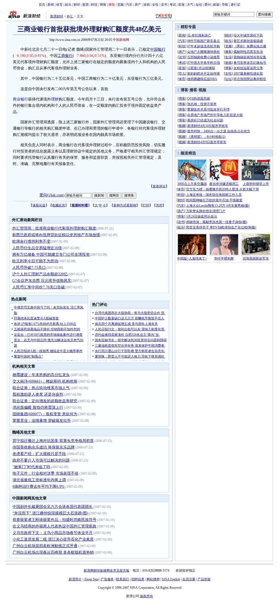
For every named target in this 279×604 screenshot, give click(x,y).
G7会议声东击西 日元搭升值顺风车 (41, 281)
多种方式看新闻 (124, 205)
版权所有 (146, 596)
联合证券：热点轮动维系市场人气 (41, 388)
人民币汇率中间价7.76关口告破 (38, 287)
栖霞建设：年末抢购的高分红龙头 (41, 375)
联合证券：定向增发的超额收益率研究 (45, 401)
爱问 (207, 5)
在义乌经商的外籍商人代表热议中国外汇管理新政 (54, 526)
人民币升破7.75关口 (29, 268)
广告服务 (107, 579)
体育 (59, 5)
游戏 (146, 5)
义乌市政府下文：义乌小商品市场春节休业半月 (53, 533)
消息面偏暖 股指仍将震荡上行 (38, 407)
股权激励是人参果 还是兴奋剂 (38, 394)
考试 (172, 5)
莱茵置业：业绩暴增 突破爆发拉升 (42, 421)
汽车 (129, 5)
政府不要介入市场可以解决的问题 (41, 460)
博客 (103, 5)
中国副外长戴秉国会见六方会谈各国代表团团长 (53, 507)
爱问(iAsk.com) (52, 195)
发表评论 (159, 186)
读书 (164, 5)
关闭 (159, 205)
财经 (77, 5)
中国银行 (157, 49)
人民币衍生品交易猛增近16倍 (37, 248)
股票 (85, 5)
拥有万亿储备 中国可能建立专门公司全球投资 (51, 254)
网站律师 (153, 579)
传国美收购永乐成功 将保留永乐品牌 (44, 447)
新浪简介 (75, 579)
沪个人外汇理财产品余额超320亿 (40, 274)
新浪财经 (56, 16)
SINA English (171, 579)
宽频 (120, 5)
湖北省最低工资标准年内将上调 (39, 480)
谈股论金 (39, 205)
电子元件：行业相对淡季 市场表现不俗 (45, 473)
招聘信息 (137, 579)
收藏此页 (58, 205)
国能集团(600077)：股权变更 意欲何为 (45, 414)
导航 (225, 5)
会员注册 (188, 579)
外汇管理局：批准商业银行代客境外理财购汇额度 (54, 228)
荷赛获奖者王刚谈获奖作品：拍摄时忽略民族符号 (54, 520)
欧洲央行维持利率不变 (31, 241)
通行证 (235, 5)
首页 (42, 5)
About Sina (91, 579)
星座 (181, 5)
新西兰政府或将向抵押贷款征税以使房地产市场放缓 (56, 235)
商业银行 (20, 99)
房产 (138, 5)
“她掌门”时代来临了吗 (31, 467)
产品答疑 (204, 579)
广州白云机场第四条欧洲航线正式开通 (45, 546)
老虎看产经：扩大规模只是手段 (39, 454)
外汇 (70, 16)
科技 (94, 5)
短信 (199, 5)
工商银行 (65, 56)
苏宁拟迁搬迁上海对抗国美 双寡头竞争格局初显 (53, 441)
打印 (146, 205)
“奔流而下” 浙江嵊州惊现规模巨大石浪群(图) (50, 513)
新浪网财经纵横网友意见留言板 (106, 570)
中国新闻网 (121, 40)
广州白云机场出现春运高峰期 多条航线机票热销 (53, 552)
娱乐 (68, 5)
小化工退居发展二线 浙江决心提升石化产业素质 (53, 539)
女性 (155, 5)
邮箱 (216, 5)
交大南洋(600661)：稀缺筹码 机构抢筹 (45, 381)
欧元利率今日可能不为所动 (35, 261)
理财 (55, 99)
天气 (190, 5)
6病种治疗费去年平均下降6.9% (39, 486)
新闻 (50, 5)
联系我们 (122, 579)
